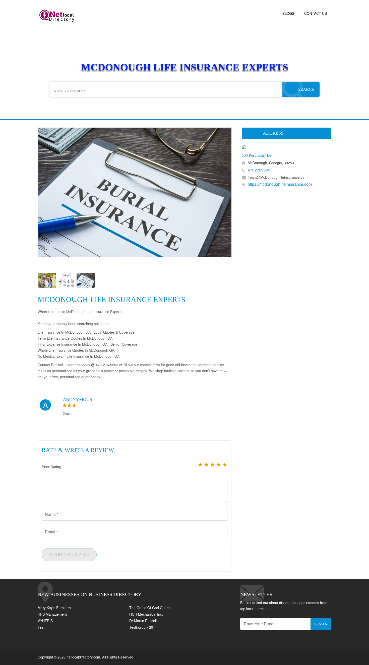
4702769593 (259, 170)
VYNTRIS (45, 620)
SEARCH (306, 89)
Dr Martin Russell (143, 620)
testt (41, 627)
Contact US (315, 13)
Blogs (288, 13)
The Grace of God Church (150, 607)
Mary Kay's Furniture (54, 607)
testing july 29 (141, 627)
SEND (319, 623)
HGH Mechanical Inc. (146, 614)
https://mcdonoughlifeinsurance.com (280, 184)
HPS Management (52, 614)
